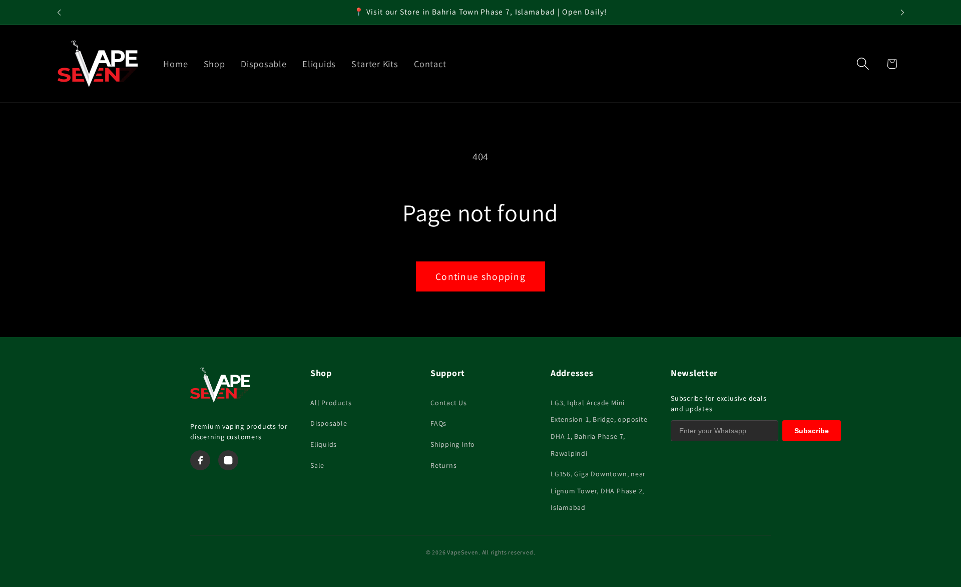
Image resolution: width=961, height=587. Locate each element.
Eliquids (323, 444)
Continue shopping (480, 276)
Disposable (328, 423)
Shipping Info (452, 444)
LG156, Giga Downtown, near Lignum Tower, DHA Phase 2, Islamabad (598, 490)
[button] (863, 64)
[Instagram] (228, 460)
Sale (317, 465)
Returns (443, 465)
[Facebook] (200, 460)
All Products (330, 402)
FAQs (438, 423)
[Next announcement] (902, 12)
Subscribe (811, 431)
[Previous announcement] (59, 12)
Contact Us (448, 402)
